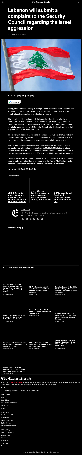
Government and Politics (9, 403)
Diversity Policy (6, 438)
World (3, 397)
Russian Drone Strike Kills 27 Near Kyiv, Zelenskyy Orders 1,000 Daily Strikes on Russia (66, 289)
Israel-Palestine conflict (8, 426)
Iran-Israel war (5, 418)
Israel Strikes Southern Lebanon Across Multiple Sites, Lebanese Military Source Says (41, 195)
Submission (4, 443)
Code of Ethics (5, 435)
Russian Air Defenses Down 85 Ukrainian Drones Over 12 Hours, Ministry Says (15, 344)
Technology (4, 405)
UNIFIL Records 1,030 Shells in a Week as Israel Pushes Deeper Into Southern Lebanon (17, 197)
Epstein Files (5, 412)
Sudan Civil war (6, 423)
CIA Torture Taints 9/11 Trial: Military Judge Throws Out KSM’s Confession (40, 344)
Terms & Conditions (7, 432)
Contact (3, 446)
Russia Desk (61, 295)
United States (5, 395)
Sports (3, 408)
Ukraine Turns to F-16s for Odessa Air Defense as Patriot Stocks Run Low (14, 317)
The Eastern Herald (15, 382)
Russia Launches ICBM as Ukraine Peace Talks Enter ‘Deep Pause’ (40, 311)
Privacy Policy (5, 430)
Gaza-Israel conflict (7, 420)
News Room (9, 294)
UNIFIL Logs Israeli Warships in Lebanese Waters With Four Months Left (63, 197)
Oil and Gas (5, 400)
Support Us (4, 440)
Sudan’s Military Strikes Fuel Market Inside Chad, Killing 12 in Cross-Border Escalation (66, 343)
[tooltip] (18, 96)
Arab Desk (13, 34)
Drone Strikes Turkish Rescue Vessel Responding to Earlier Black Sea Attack (14, 369)
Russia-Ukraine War (7, 415)
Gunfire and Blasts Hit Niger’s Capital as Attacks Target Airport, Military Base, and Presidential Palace (13, 288)
